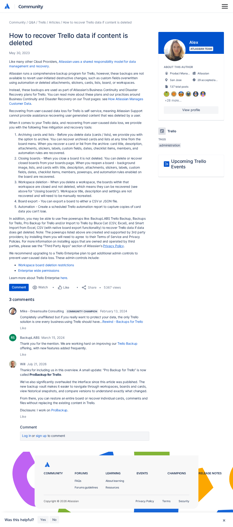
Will (22, 364)
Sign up (41, 436)
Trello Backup (127, 343)
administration (169, 145)
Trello (42, 22)
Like (23, 328)
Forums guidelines (86, 487)
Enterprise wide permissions (38, 270)
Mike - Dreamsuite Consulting (42, 311)
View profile (191, 110)
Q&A (32, 22)
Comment (19, 287)
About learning (115, 481)
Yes (43, 520)
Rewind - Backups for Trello (122, 322)
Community (30, 6)
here (64, 278)
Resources (112, 487)
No (54, 520)
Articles (54, 22)
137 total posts (179, 86)
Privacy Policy (145, 501)
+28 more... (173, 100)
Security (184, 501)
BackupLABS (30, 337)
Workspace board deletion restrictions (46, 265)
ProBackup (59, 410)
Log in (26, 436)
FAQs (78, 481)
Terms (166, 501)
